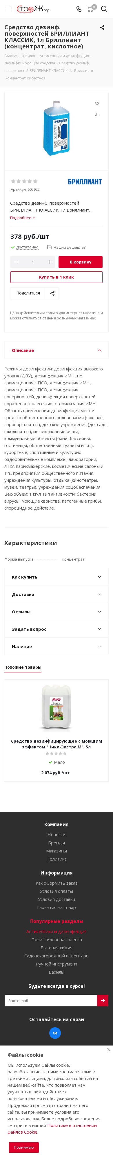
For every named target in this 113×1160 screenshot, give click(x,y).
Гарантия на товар (56, 907)
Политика (56, 859)
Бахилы (56, 972)
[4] (30, 181)
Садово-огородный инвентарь (56, 956)
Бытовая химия (56, 947)
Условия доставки (56, 899)
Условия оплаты (56, 891)
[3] (24, 181)
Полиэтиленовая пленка (56, 939)
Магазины (56, 851)
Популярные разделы (56, 921)
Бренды (56, 843)
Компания (56, 824)
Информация (57, 873)
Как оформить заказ (57, 883)
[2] (19, 181)
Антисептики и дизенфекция (56, 931)
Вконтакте (55, 1033)
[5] (35, 181)
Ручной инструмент (56, 964)
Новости (56, 834)
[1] (13, 181)
